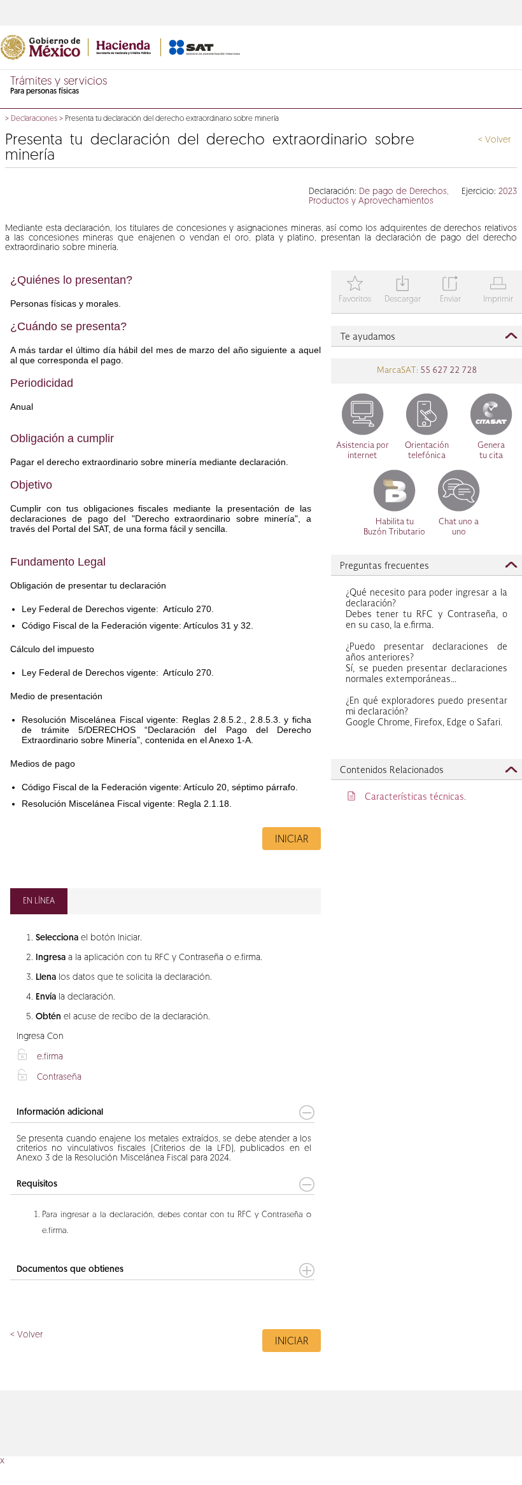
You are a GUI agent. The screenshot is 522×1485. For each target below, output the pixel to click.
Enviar (450, 290)
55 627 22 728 (447, 370)
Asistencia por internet (362, 451)
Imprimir (498, 290)
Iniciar (291, 840)
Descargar (402, 290)
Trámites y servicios (58, 82)
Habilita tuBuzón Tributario (394, 527)
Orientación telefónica (427, 451)
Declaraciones (34, 119)
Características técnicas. (415, 797)
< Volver (494, 140)
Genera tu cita (491, 451)
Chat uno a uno (459, 527)
